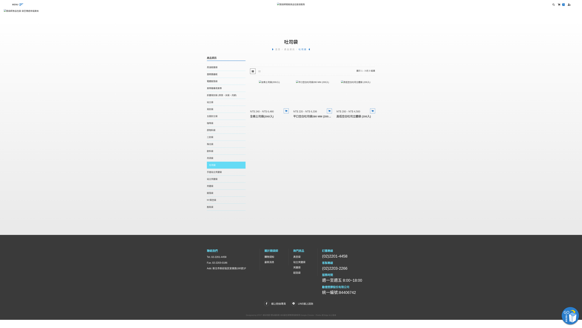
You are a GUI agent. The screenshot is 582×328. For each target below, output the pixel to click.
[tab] (253, 71)
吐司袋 (302, 49)
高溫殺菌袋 (212, 67)
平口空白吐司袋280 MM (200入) (312, 116)
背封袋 (210, 109)
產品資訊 (289, 49)
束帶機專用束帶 (214, 88)
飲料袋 (210, 151)
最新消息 (269, 262)
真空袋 (297, 257)
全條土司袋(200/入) (262, 116)
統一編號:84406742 (339, 292)
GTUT (259, 315)
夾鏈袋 (210, 186)
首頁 (278, 49)
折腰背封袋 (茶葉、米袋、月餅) (222, 95)
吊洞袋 (210, 158)
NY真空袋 (211, 200)
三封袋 (210, 137)
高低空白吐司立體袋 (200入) (353, 116)
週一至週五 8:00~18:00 (342, 280)
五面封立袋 (212, 116)
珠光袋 (210, 144)
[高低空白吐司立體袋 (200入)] (355, 93)
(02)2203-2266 (334, 268)
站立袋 (210, 102)
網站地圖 (266, 315)
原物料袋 (211, 130)
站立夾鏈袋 (212, 179)
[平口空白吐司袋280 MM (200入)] (312, 93)
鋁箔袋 (210, 193)
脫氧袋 (210, 207)
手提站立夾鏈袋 (214, 172)
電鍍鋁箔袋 (212, 81)
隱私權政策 (275, 315)
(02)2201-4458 (334, 256)
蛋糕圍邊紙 (212, 74)
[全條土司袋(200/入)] (269, 93)
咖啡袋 (210, 123)
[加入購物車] (286, 110)
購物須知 (269, 257)
